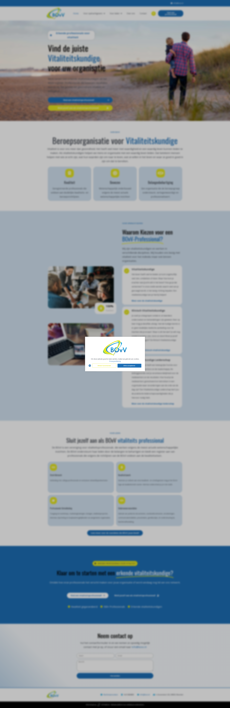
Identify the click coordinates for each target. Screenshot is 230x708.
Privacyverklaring (115, 361)
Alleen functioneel (104, 365)
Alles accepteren (129, 365)
